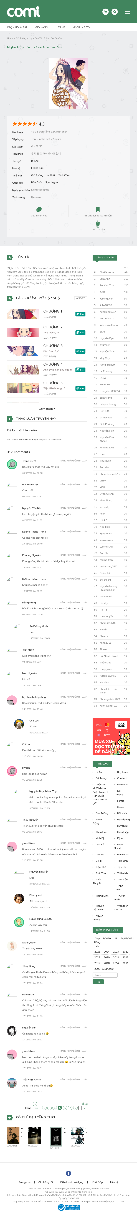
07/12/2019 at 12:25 (39, 808)
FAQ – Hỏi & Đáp (17, 27)
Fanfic (120, 800)
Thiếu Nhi (122, 873)
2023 (116, 951)
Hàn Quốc (37, 182)
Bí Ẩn (98, 772)
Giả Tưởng (21, 38)
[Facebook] (68, 1173)
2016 (107, 963)
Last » (85, 1104)
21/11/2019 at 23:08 (32, 860)
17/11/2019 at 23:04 (32, 983)
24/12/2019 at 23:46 (32, 709)
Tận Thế (100, 867)
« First (35, 1104)
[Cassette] (34, 1135)
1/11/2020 (106, 968)
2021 (97, 957)
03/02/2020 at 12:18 (32, 473)
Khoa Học (101, 832)
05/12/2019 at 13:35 (32, 779)
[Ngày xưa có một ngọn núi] (13, 1135)
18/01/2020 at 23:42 (32, 567)
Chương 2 (53, 327)
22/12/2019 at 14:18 (32, 756)
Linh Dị (99, 854)
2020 (107, 957)
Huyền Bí (122, 825)
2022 (125, 951)
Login (35, 439)
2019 (116, 957)
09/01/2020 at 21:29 (32, 614)
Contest (121, 778)
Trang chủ (25, 1182)
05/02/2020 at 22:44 (39, 732)
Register (24, 439)
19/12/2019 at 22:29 (39, 907)
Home (10, 38)
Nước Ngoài (51, 182)
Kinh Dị (99, 838)
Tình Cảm (64, 175)
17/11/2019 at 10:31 (32, 1068)
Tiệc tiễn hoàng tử (54, 388)
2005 (97, 968)
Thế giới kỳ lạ (51, 332)
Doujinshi (122, 784)
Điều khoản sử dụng (71, 1182)
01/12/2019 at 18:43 (32, 831)
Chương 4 (53, 364)
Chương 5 (53, 383)
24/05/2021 (125, 938)
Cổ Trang (100, 778)
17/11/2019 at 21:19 (32, 1016)
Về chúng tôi (81, 27)
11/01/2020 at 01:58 (39, 931)
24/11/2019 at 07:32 (39, 883)
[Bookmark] (98, 209)
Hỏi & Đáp (97, 1182)
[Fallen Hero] (56, 1136)
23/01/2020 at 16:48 (32, 543)
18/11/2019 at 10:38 (32, 954)
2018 (125, 957)
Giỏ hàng (41, 27)
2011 (125, 963)
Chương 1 (53, 311)
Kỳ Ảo (120, 838)
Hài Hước (51, 175)
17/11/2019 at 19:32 (32, 1039)
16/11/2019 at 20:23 (32, 1091)
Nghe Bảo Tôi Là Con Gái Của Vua (46, 38)
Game (120, 807)
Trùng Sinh (101, 895)
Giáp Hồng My (97, 942)
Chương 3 (53, 345)
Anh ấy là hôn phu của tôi (58, 369)
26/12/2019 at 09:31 (32, 685)
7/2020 (107, 938)
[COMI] (23, 11)
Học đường (123, 819)
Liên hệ (60, 27)
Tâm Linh (122, 860)
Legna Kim (37, 167)
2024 (107, 951)
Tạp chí (121, 867)
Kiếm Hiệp (122, 832)
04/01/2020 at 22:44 (32, 661)
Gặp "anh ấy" (51, 351)
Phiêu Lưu (122, 854)
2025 (97, 951)
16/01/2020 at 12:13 (32, 591)
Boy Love (122, 772)
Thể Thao (101, 873)
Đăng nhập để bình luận (73, 460)
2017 (97, 963)
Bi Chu (35, 160)
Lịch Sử (99, 844)
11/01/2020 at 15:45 (39, 638)
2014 (116, 963)
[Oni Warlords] (77, 1135)
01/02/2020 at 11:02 (32, 520)
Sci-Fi (98, 860)
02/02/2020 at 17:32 (32, 496)
